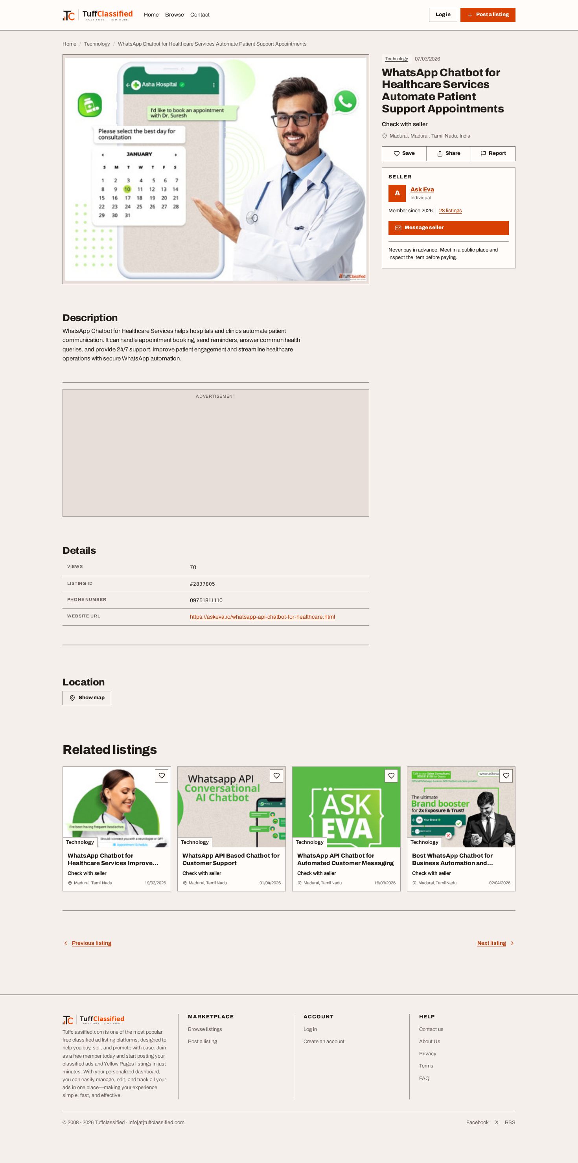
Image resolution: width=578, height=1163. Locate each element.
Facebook (477, 1122)
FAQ (424, 1078)
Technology (396, 58)
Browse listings (205, 1029)
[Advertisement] (216, 457)
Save (408, 153)
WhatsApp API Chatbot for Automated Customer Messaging (345, 859)
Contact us (431, 1029)
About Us (429, 1041)
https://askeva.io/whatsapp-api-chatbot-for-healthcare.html (262, 617)
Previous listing (91, 943)
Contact (200, 15)
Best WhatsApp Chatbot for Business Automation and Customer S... (452, 863)
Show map (92, 697)
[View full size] (216, 169)
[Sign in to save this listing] (161, 776)
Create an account (324, 1041)
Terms (426, 1066)
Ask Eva (422, 189)
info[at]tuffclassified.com (156, 1122)
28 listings (450, 210)
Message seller (424, 227)
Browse (174, 15)
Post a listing (202, 1041)
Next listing (491, 943)
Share (452, 153)
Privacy (427, 1053)
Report (497, 153)
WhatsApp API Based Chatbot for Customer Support (231, 859)
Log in (443, 14)
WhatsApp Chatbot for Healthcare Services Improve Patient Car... (110, 863)
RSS (510, 1122)
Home (151, 15)
